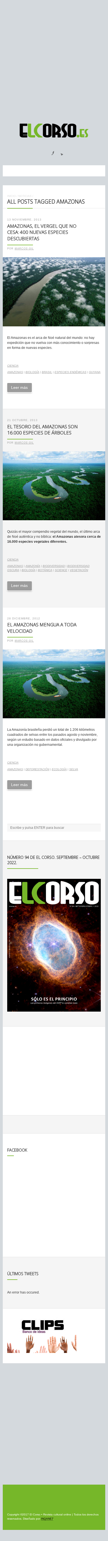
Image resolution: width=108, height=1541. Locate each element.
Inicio (11, 195)
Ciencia (13, 365)
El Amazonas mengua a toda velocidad (41, 627)
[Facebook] (49, 151)
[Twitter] (59, 151)
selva (73, 769)
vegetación (79, 570)
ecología (59, 769)
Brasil (47, 372)
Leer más (19, 387)
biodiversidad (54, 565)
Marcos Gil (24, 248)
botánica (45, 570)
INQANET (47, 1518)
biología (32, 372)
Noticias (25, 195)
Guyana (95, 372)
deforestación (37, 769)
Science (61, 570)
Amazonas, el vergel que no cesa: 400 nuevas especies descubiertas (41, 232)
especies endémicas (70, 372)
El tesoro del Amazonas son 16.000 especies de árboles (42, 429)
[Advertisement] (54, 59)
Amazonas (15, 372)
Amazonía (32, 565)
